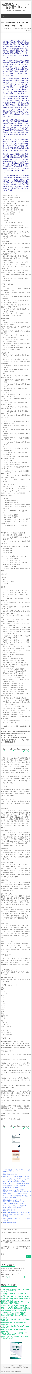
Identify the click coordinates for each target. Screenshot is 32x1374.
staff (5, 1230)
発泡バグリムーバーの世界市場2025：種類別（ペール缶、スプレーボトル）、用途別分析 (15, 1248)
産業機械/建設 (23, 1232)
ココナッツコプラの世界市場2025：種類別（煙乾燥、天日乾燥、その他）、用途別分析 (15, 1309)
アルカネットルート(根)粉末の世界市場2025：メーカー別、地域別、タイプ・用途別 (15, 1313)
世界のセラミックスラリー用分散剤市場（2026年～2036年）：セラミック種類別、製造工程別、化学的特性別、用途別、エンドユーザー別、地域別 (17, 1191)
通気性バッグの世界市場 (9, 1222)
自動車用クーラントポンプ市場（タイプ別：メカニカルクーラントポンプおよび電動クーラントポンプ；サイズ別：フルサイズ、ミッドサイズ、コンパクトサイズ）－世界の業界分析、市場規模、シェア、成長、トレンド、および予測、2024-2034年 (16, 1180)
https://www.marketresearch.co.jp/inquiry (16, 751)
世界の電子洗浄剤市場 (9, 1210)
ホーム (7, 28)
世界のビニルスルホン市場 (10, 1174)
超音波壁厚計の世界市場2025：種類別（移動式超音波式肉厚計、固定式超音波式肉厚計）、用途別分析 (15, 1240)
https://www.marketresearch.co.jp (15, 1277)
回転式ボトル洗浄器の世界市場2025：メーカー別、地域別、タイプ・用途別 (15, 1302)
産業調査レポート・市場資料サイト (16, 5)
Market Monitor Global (10, 1232)
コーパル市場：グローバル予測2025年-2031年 (15, 1296)
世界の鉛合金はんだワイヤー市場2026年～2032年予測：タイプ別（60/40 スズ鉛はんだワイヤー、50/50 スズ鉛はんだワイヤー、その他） (16, 1201)
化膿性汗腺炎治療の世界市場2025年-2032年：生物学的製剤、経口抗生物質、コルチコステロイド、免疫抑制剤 (16, 1214)
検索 (2, 1254)
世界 (18, 1232)
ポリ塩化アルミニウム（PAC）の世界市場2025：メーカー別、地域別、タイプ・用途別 (15, 1306)
